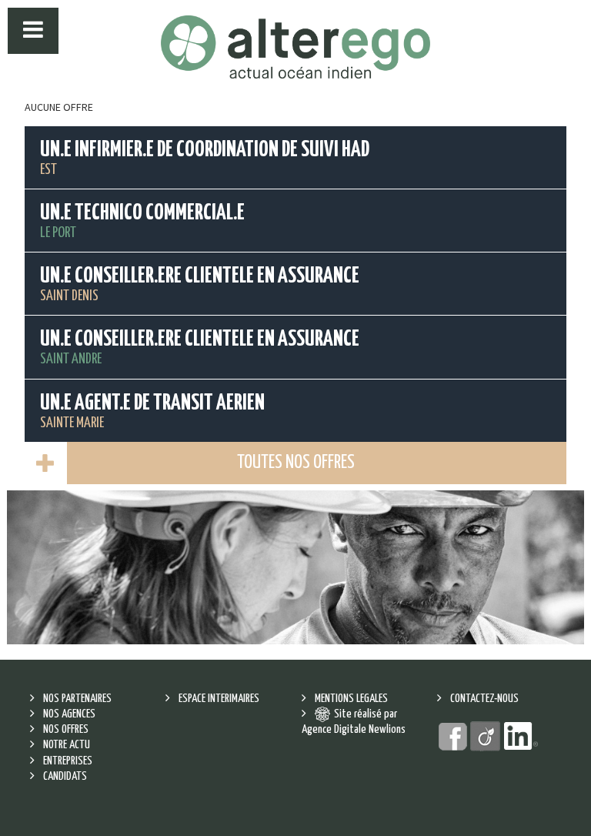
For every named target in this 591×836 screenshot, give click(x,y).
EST (204, 158)
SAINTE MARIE (152, 411)
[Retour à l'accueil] (295, 47)
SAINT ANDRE (199, 347)
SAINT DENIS (199, 284)
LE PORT (142, 221)
